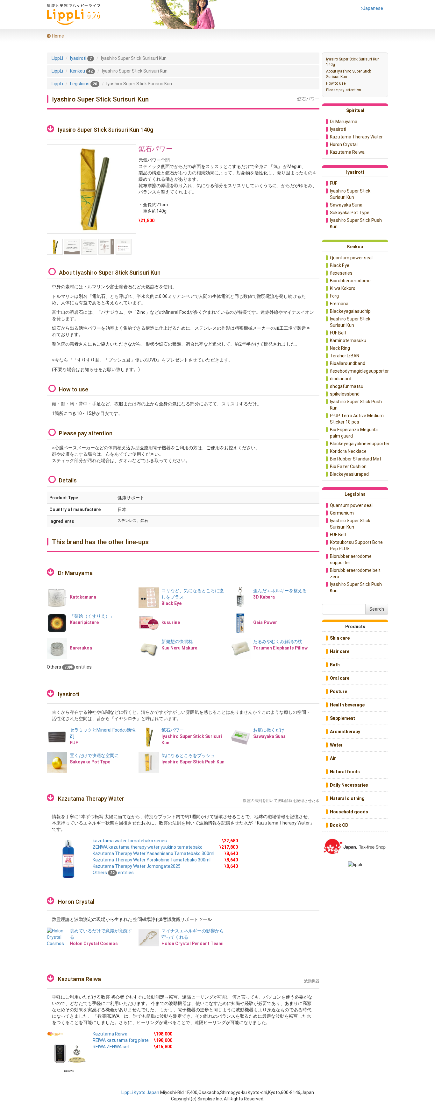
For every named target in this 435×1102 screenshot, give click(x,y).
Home (58, 36)
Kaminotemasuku (348, 340)
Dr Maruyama (75, 573)
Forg (334, 295)
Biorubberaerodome (350, 280)
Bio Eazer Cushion (348, 466)
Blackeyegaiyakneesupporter (359, 443)
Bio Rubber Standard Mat (355, 458)
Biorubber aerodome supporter (351, 559)
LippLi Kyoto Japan (140, 1092)
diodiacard (340, 378)
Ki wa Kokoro (342, 288)
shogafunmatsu (346, 386)
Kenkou (355, 246)
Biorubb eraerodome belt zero (355, 573)
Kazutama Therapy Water (91, 798)
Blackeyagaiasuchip (350, 311)
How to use (336, 83)
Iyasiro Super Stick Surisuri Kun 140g (353, 62)
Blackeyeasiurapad (349, 474)
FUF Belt (338, 332)
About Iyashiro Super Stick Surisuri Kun (348, 74)
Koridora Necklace (348, 451)
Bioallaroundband (347, 363)
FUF (333, 183)
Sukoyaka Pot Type (349, 212)
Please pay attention (343, 90)
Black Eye (339, 265)
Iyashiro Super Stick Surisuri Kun (350, 194)
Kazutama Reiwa (79, 979)
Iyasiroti (68, 694)
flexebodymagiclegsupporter (359, 371)
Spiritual (355, 110)
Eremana (339, 303)
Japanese (372, 8)
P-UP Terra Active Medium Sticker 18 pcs (357, 419)
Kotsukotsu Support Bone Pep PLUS (356, 545)
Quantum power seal (351, 257)
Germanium (342, 513)
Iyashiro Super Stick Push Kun (356, 223)
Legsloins (355, 494)
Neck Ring (340, 348)
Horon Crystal (76, 901)
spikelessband (345, 394)
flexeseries (341, 273)
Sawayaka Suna (346, 204)
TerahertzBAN (344, 355)
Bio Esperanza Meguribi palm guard (354, 433)
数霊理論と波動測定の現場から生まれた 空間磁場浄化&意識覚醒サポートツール (132, 919)
